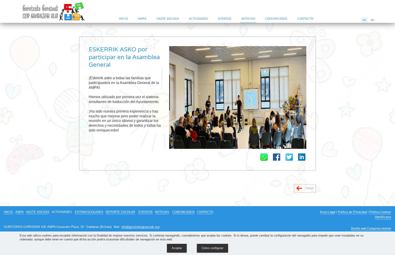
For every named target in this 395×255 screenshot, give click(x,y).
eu (372, 19)
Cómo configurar (212, 248)
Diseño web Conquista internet (371, 228)
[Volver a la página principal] (54, 11)
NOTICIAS (248, 18)
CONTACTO (305, 18)
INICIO (123, 18)
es (364, 19)
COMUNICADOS (276, 18)
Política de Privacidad (352, 212)
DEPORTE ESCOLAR (120, 212)
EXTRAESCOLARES (89, 212)
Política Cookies (380, 212)
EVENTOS (224, 18)
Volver (308, 188)
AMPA (142, 18)
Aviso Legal (327, 212)
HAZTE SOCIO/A (168, 18)
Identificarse (383, 217)
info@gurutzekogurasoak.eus (140, 227)
